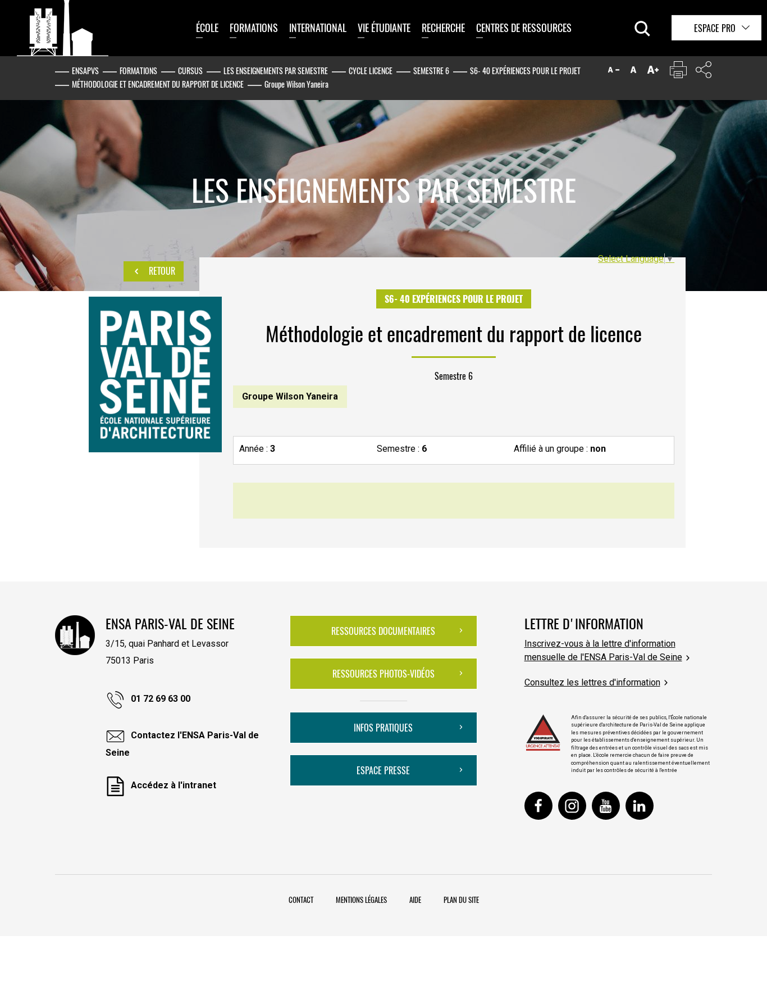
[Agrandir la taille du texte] (653, 72)
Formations (254, 27)
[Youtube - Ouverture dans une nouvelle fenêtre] (606, 806)
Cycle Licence (370, 70)
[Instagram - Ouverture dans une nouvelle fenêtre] (572, 806)
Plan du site (461, 899)
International (317, 27)
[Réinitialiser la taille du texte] (633, 72)
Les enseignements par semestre (275, 70)
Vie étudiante (384, 27)
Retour (161, 271)
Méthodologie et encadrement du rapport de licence (158, 84)
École (207, 27)
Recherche (443, 27)
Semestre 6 (431, 70)
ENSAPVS (85, 70)
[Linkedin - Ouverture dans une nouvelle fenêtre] (640, 806)
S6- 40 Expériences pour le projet (525, 70)
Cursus (190, 70)
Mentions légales (361, 899)
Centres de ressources (524, 27)
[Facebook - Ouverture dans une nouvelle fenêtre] (538, 806)
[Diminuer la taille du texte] (613, 72)
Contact (301, 899)
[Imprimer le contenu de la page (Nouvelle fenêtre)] (678, 72)
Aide (415, 899)
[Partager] (703, 72)
